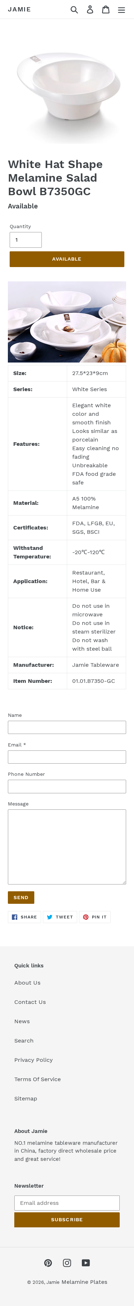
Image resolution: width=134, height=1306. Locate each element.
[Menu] (121, 9)
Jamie (19, 9)
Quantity (20, 226)
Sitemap (25, 1098)
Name (15, 715)
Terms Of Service (37, 1079)
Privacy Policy (33, 1059)
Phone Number (26, 774)
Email (17, 745)
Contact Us (30, 1002)
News (22, 1021)
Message (18, 804)
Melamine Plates (84, 1281)
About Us (27, 982)
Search (24, 1040)
